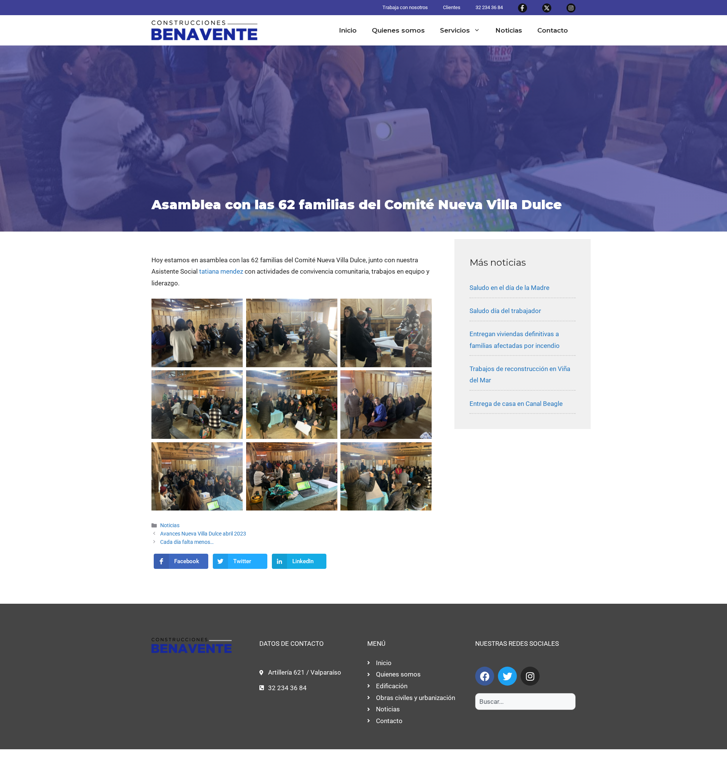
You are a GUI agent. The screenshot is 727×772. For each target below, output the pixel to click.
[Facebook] (484, 676)
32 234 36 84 (489, 7)
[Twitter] (507, 676)
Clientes (451, 7)
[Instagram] (530, 676)
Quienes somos (398, 30)
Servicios (455, 30)
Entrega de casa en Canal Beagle (516, 403)
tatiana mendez (221, 271)
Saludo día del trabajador (505, 311)
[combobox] (525, 701)
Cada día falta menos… (187, 542)
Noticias (508, 30)
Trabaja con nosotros (405, 7)
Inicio (348, 30)
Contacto (552, 30)
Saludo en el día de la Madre (509, 287)
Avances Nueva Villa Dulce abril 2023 (203, 534)
